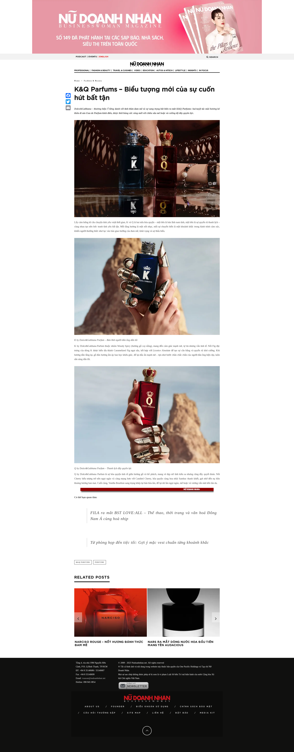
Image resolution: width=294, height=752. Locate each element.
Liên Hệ (158, 713)
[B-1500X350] (147, 26)
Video (137, 70)
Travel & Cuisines (122, 70)
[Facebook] (68, 95)
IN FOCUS (203, 70)
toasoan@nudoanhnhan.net (93, 678)
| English (103, 57)
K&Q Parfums (83, 562)
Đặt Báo (181, 713)
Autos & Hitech (164, 70)
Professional (81, 70)
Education (148, 70)
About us (92, 706)
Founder (118, 706)
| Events (92, 57)
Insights (192, 70)
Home (77, 81)
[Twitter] (68, 102)
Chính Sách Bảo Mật (196, 706)
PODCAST (81, 57)
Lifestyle (180, 70)
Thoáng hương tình (92, 642)
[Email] (68, 108)
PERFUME (99, 562)
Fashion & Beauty (101, 70)
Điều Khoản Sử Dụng (152, 706)
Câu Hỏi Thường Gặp (99, 713)
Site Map (134, 713)
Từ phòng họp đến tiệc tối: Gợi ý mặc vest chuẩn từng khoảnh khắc (149, 542)
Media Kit (207, 713)
